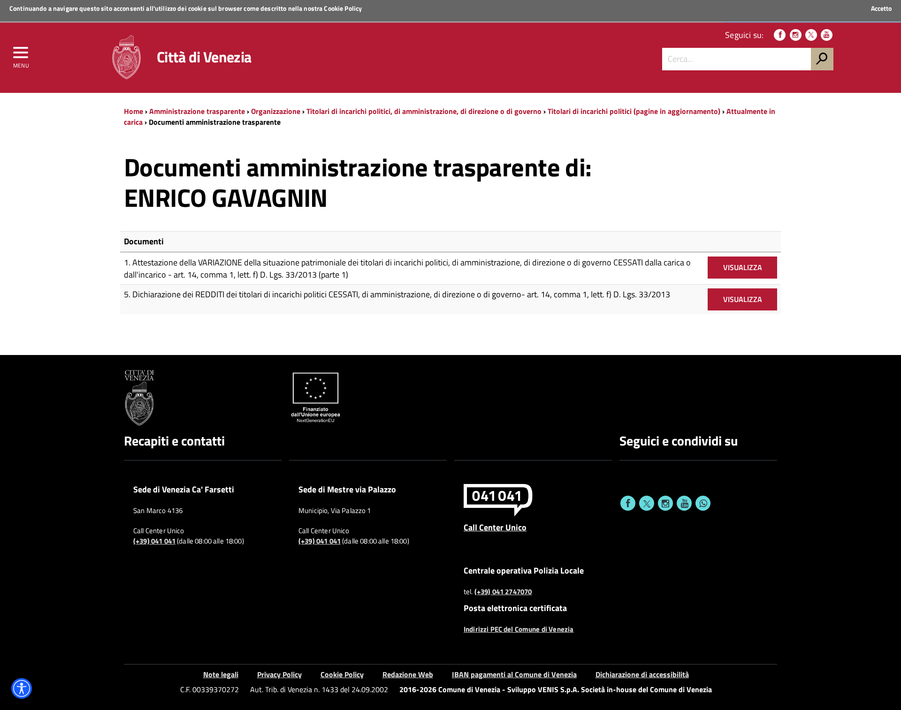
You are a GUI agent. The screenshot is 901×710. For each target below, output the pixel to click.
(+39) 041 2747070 (503, 592)
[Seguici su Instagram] (796, 35)
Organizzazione (275, 111)
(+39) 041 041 (154, 541)
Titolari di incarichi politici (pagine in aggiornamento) (634, 111)
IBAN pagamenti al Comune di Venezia (514, 674)
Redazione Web (407, 674)
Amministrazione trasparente (197, 111)
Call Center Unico (495, 527)
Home (133, 111)
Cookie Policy (343, 8)
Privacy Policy (279, 674)
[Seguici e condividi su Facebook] (627, 503)
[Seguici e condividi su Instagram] (665, 503)
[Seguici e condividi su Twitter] (646, 503)
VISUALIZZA (742, 267)
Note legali (220, 674)
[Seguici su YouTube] (826, 35)
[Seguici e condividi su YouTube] (684, 503)
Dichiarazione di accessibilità (642, 674)
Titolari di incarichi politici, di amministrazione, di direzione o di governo (424, 111)
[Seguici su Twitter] (811, 35)
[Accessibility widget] (21, 688)
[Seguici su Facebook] (780, 35)
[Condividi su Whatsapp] (702, 503)
